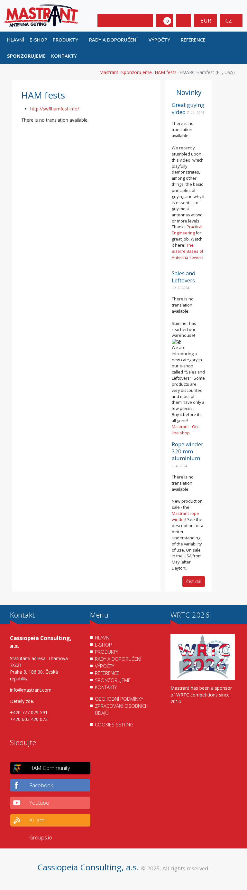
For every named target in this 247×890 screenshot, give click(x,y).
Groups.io (40, 837)
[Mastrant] (41, 15)
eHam (36, 820)
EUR (205, 20)
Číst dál (193, 581)
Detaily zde (21, 701)
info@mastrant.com (30, 690)
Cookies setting (114, 724)
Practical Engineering (187, 230)
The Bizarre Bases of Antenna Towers (188, 251)
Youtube (39, 802)
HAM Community (49, 768)
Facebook (41, 785)
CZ (229, 20)
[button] (68, 40)
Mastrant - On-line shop (185, 430)
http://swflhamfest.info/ (54, 109)
